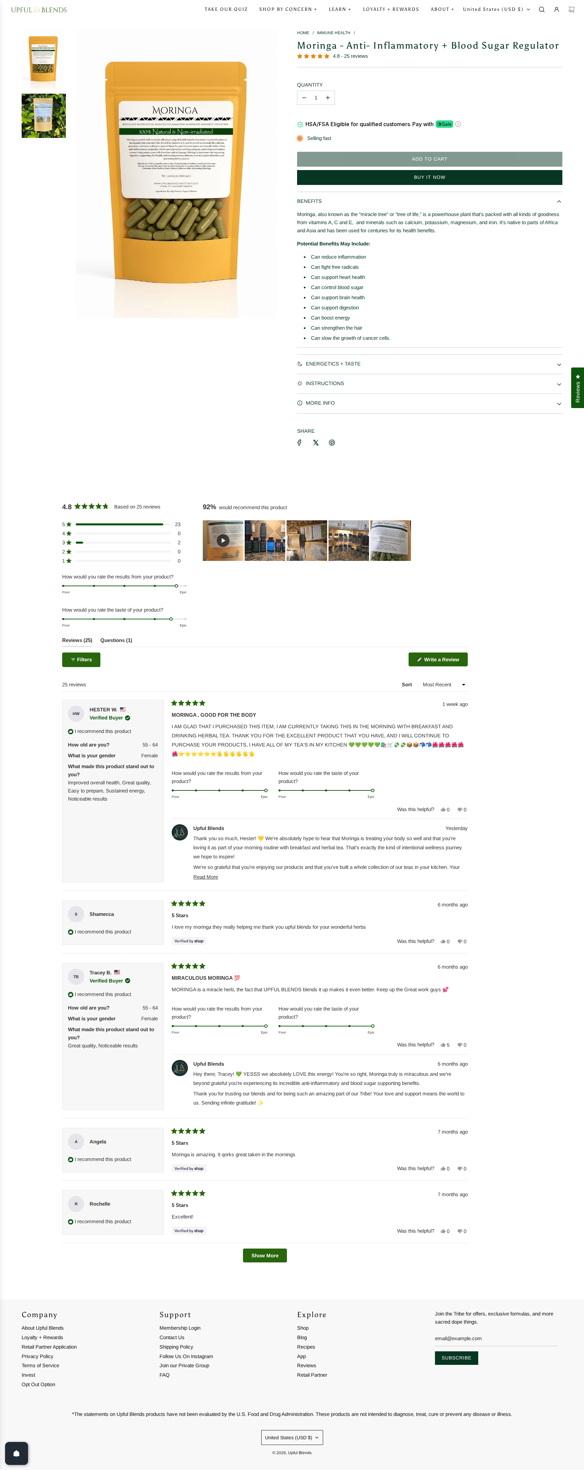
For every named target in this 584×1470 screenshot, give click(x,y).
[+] (328, 97)
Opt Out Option (38, 1384)
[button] (121, 524)
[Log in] (556, 9)
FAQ (165, 1375)
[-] (304, 97)
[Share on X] (315, 442)
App (301, 1356)
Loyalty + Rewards (42, 1337)
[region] (307, 540)
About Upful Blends (43, 1328)
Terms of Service (40, 1365)
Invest (28, 1375)
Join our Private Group (184, 1365)
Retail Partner (312, 1375)
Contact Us (172, 1337)
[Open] (16, 1453)
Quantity (310, 85)
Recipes (306, 1347)
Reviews (306, 1365)
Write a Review (445, 661)
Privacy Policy (37, 1356)
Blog (302, 1337)
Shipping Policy (176, 1347)
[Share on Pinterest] (331, 442)
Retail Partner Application (49, 1347)
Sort (407, 684)
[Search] (541, 9)
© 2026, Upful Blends (292, 1452)
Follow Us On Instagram (186, 1356)
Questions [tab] (116, 642)
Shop (303, 1328)
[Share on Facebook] (299, 442)
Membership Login (180, 1328)
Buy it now (429, 177)
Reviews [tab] (77, 642)
